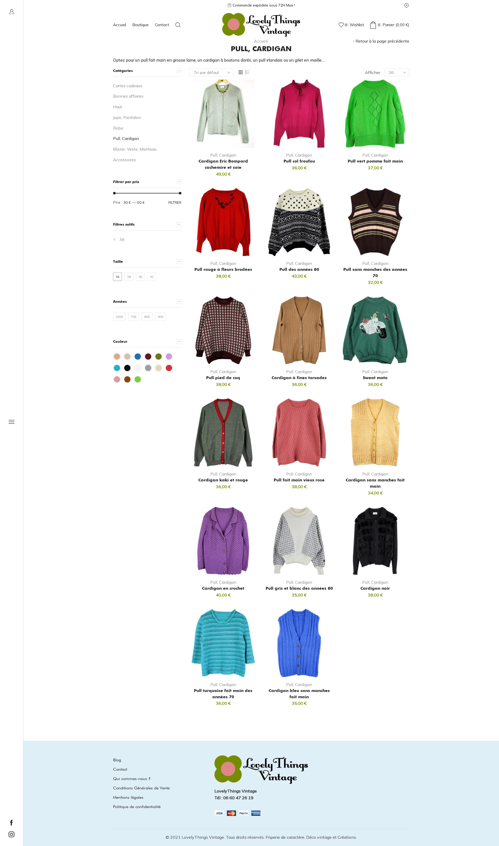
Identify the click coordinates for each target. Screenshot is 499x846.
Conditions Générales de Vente (141, 787)
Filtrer (174, 202)
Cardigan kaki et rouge (223, 480)
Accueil (119, 24)
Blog (117, 759)
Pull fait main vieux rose (299, 480)
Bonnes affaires (128, 96)
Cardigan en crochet (223, 588)
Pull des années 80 (299, 269)
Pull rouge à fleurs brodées (223, 269)
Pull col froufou (299, 161)
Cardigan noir (375, 588)
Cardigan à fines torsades (299, 377)
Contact (162, 24)
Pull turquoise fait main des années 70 (223, 693)
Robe (118, 128)
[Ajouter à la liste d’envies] (237, 139)
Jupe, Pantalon (127, 117)
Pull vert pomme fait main (375, 161)
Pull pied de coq (223, 377)
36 (121, 239)
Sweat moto (375, 377)
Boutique (140, 24)
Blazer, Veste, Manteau (134, 149)
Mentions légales (128, 797)
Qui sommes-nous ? (131, 778)
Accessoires (124, 159)
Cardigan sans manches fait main (375, 483)
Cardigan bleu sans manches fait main (299, 693)
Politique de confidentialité (137, 806)
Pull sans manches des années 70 (375, 272)
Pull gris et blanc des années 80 (299, 588)
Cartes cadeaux (127, 85)
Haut (117, 106)
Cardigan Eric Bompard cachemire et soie (223, 164)
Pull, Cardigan (223, 155)
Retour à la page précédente (382, 41)
